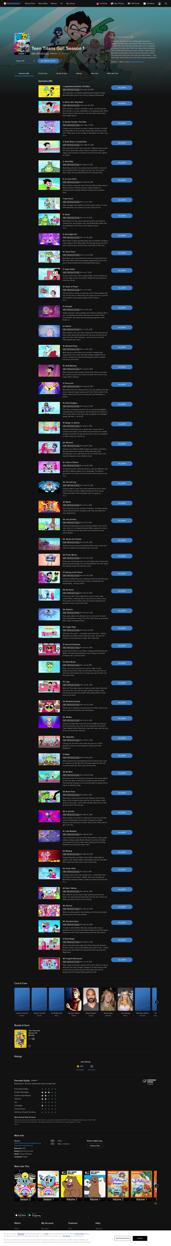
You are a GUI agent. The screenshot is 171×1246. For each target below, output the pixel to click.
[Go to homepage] (12, 3)
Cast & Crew (42, 73)
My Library (45, 1229)
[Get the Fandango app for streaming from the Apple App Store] (20, 1215)
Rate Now (91, 1070)
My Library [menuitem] (70, 3)
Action (16, 1143)
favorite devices (136, 62)
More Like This (112, 73)
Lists (70, 1229)
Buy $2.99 (122, 88)
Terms (46, 1234)
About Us (99, 1229)
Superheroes (28, 1146)
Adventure (36, 1143)
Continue (140, 1238)
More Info (94, 73)
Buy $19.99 (50, 61)
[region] (85, 1238)
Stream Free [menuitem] (30, 3)
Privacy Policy (79, 1234)
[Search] (166, 3)
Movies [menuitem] (54, 3)
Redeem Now (95, 1146)
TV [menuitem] (61, 3)
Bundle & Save (62, 73)
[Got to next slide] (156, 1002)
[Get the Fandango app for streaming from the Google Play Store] (35, 1215)
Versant (20, 1234)
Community (80, 1070)
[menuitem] (133, 3)
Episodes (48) (24, 73)
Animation (18, 1146)
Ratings (79, 73)
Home (16, 1229)
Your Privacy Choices (123, 1238)
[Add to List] (29, 1046)
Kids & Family (25, 1143)
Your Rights (66, 1236)
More (65, 135)
